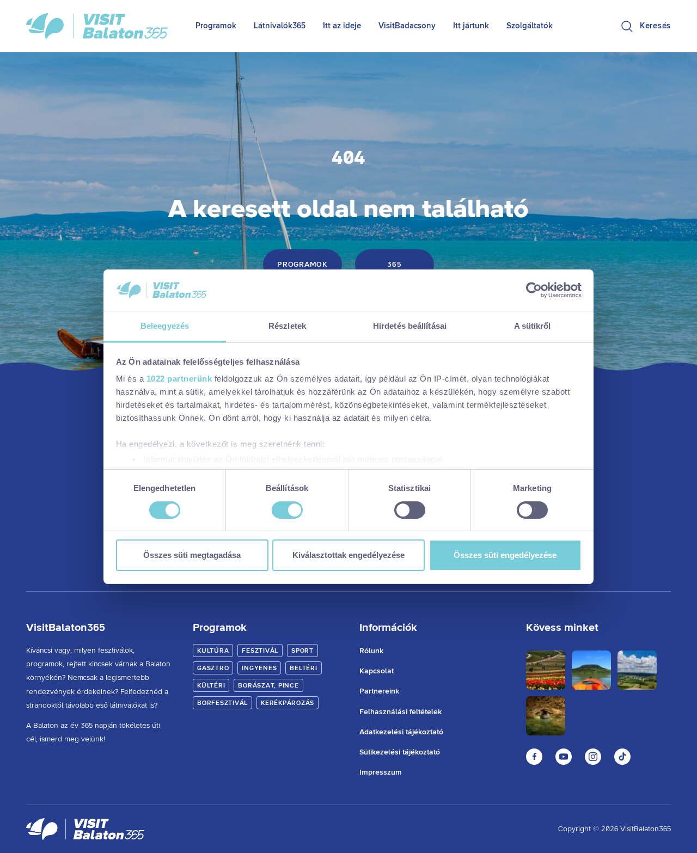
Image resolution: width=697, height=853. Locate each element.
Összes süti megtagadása (192, 555)
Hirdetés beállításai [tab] (410, 325)
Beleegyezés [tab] (164, 325)
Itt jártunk (471, 26)
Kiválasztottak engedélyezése (348, 555)
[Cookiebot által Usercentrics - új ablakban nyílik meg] (534, 290)
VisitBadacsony (407, 26)
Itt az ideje (342, 26)
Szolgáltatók (529, 26)
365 (394, 264)
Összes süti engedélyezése (505, 555)
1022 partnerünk (179, 378)
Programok (215, 26)
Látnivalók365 (279, 26)
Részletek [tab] (287, 325)
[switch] (287, 510)
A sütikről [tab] (532, 325)
